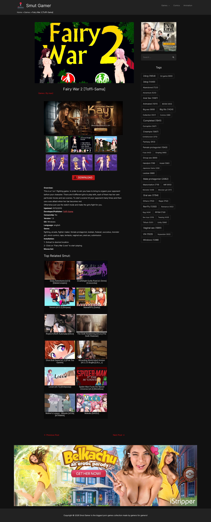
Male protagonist (156, 179)
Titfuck (148, 222)
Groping (161, 153)
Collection (149, 115)
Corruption (149, 126)
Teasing (163, 217)
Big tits (166, 109)
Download (85, 177)
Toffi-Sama (68, 211)
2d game (166, 76)
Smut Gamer (38, 5)
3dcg (149, 82)
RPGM (160, 212)
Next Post (119, 435)
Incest (164, 163)
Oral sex (150, 195)
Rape (163, 201)
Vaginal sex (152, 228)
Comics (176, 5)
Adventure (149, 93)
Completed (152, 120)
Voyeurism (164, 234)
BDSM (167, 104)
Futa (147, 153)
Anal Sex (150, 98)
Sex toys (148, 217)
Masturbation (151, 184)
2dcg (149, 76)
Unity (162, 222)
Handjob (149, 163)
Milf (167, 185)
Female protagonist (155, 147)
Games (164, 5)
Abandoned (150, 87)
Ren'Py (150, 206)
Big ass (149, 109)
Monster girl (165, 190)
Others (148, 201)
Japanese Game (151, 168)
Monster (148, 190)
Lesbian (149, 173)
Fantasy (149, 142)
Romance (167, 207)
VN (148, 234)
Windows (151, 240)
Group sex (150, 158)
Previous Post (51, 435)
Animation (188, 5)
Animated (150, 104)
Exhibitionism (150, 137)
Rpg (147, 212)
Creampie (150, 131)
